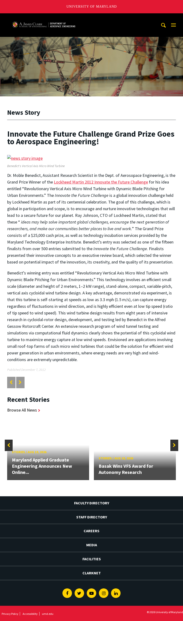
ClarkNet (91, 573)
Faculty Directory (91, 503)
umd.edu (47, 614)
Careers (91, 530)
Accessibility (30, 614)
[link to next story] (20, 382)
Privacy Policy (10, 614)
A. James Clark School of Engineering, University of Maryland (43, 17)
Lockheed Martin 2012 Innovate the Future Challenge (101, 182)
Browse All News (22, 410)
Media (91, 544)
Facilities (91, 558)
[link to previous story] (11, 382)
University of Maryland (91, 6)
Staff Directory (91, 517)
